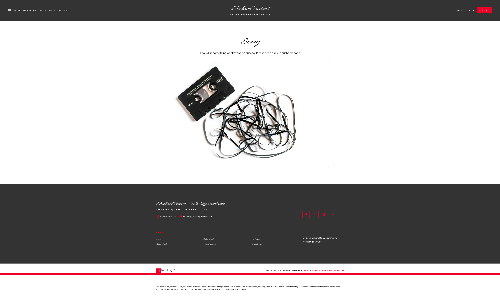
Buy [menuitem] (42, 10)
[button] (466, 10)
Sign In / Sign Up (466, 10)
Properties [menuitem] (29, 10)
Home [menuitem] (17, 10)
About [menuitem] (61, 10)
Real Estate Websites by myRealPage (329, 270)
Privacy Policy (307, 270)
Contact (484, 10)
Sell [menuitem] (51, 10)
